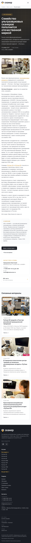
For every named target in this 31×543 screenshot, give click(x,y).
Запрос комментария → (9, 248)
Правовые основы (6, 485)
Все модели (5, 452)
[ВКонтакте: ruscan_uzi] (6, 444)
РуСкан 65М (5, 460)
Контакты (4, 489)
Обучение (4, 481)
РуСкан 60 (18, 165)
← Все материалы (7, 252)
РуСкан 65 (4, 458)
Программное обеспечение (8, 538)
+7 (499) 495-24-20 (7, 500)
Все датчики (5, 471)
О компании (5, 483)
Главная (3, 7)
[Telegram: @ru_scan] (3, 444)
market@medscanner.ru (9, 272)
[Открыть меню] (27, 2)
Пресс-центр (9, 7)
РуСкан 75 (4, 464)
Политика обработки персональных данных (11, 540)
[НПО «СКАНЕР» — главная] (7, 3)
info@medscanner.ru (7, 504)
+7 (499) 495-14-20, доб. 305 (11, 268)
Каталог (3, 479)
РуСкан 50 (10, 165)
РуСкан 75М (5, 467)
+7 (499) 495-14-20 (7, 498)
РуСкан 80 (4, 469)
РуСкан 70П (5, 462)
